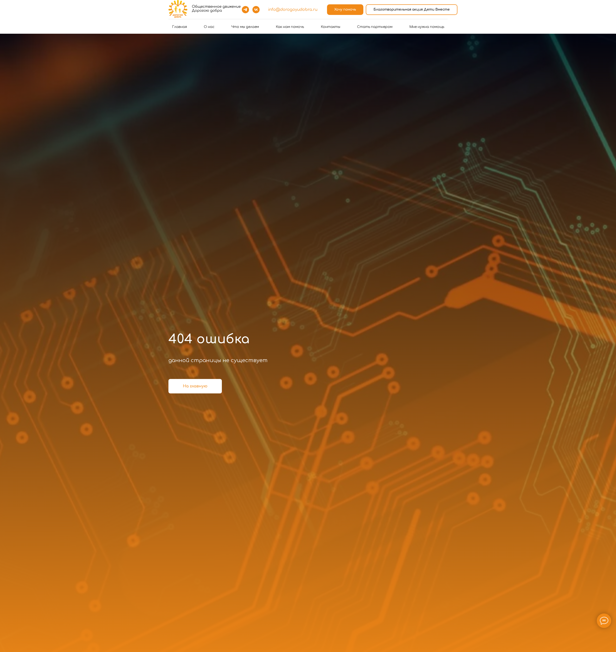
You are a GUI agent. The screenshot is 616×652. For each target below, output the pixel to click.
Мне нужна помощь (426, 27)
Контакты (330, 27)
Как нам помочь (290, 27)
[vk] (256, 9)
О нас (209, 27)
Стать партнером (374, 27)
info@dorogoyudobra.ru (292, 9)
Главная (179, 27)
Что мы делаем (245, 27)
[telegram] (245, 9)
